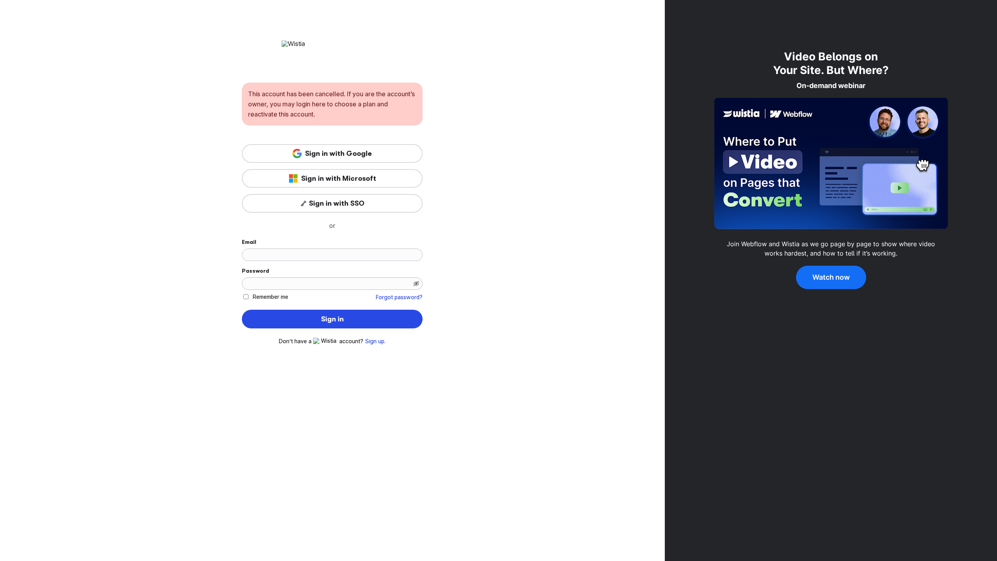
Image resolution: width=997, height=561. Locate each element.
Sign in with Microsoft (338, 178)
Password (255, 271)
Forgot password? (399, 297)
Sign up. (375, 341)
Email (249, 242)
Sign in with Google (338, 153)
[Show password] (416, 283)
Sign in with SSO (337, 203)
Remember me (270, 296)
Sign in (332, 319)
